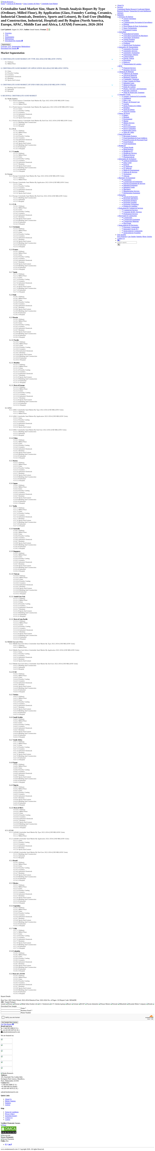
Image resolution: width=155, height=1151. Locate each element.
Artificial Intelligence (130, 161)
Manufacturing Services (131, 191)
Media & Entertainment (131, 170)
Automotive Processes (130, 49)
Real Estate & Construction (128, 216)
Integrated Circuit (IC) (130, 229)
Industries (120, 15)
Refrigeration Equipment (131, 193)
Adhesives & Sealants (130, 73)
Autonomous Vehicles (130, 54)
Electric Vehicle (128, 58)
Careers (7, 1119)
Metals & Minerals (129, 85)
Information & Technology (127, 159)
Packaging (122, 195)
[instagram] (6, 1144)
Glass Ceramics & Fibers (131, 81)
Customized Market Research (127, 9)
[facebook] (11, 1144)
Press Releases (122, 236)
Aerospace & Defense (126, 17)
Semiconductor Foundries (132, 233)
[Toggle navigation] (14, 2)
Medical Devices (129, 155)
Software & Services (130, 172)
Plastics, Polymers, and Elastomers (135, 89)
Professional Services (130, 214)
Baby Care (127, 100)
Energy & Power (124, 113)
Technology (127, 174)
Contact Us (121, 238)
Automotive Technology (131, 53)
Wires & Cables (128, 132)
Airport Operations (129, 18)
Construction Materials (131, 221)
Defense (126, 24)
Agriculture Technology (131, 37)
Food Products (128, 142)
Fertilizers (126, 43)
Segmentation (9, 37)
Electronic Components (131, 227)
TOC (7, 35)
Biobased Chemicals (130, 77)
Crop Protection (128, 41)
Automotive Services (130, 51)
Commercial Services (130, 210)
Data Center (127, 163)
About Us (120, 5)
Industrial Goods (129, 187)
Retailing (126, 108)
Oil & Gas (126, 125)
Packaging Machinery (130, 199)
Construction (127, 217)
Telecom (126, 176)
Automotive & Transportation (128, 47)
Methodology (9, 39)
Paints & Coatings (129, 87)
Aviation (126, 20)
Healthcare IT (128, 151)
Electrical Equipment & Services (134, 183)
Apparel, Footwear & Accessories (134, 96)
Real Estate (127, 223)
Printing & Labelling (130, 206)
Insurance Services (129, 70)
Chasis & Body (128, 56)
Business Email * (26, 1010)
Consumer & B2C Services (132, 212)
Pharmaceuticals (128, 157)
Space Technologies (130, 28)
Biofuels (126, 117)
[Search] (118, 245)
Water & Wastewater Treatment (133, 92)
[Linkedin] (10, 1144)
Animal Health (128, 147)
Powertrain (127, 60)
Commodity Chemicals (131, 79)
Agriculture (122, 32)
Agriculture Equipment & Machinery (135, 36)
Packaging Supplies (130, 202)
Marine (125, 121)
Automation (127, 180)
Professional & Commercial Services (131, 208)
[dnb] (3, 1125)
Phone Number (26, 1013)
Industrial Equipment (130, 185)
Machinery (127, 189)
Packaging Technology (131, 204)
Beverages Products (130, 136)
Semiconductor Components (132, 231)
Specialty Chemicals (130, 91)
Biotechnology (128, 149)
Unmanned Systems (130, 30)
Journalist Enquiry (11, 1116)
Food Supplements (129, 144)
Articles (149, 236)
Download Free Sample (13, 41)
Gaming (126, 104)
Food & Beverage (125, 134)
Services (120, 7)
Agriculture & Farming (131, 34)
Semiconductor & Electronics (128, 225)
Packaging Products (130, 200)
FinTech (126, 164)
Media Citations (10, 1101)
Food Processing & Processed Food (135, 140)
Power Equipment (129, 127)
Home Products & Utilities (132, 106)
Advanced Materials (130, 75)
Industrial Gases (128, 83)
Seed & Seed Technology (132, 45)
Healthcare (122, 145)
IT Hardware (127, 166)
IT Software (127, 168)
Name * (23, 1008)
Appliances (127, 98)
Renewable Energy (129, 130)
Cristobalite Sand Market (49, 4)
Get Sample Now (7, 1022)
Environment (127, 119)
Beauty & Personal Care (131, 102)
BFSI (120, 66)
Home (3, 4)
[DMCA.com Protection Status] (9, 1133)
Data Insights (121, 235)
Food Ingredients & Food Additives (135, 138)
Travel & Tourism (129, 111)
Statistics (139, 236)
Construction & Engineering (132, 181)
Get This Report (6, 1024)
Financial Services (129, 68)
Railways (126, 62)
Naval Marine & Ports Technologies (135, 26)
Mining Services (128, 123)
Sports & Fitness (129, 109)
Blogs (144, 236)
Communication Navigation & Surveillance (137, 22)
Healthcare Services (130, 153)
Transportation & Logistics (132, 64)
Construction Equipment (131, 219)
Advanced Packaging (130, 197)
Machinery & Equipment (127, 178)
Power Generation (129, 128)
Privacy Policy (10, 1114)
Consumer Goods (124, 94)
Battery (125, 115)
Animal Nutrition (129, 39)
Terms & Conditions (12, 1112)
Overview (8, 33)
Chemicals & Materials (126, 72)
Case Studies (131, 236)
